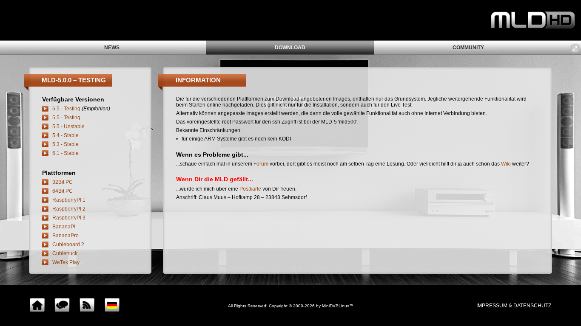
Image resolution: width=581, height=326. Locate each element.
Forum (260, 164)
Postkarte (250, 189)
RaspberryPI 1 (68, 200)
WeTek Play (66, 262)
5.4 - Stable (65, 135)
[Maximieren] (575, 48)
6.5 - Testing (66, 109)
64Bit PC (62, 191)
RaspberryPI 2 (68, 209)
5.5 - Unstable (68, 126)
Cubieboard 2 (68, 244)
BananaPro (65, 236)
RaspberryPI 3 (68, 218)
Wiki (506, 164)
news (112, 48)
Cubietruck (64, 253)
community (468, 48)
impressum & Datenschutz (513, 306)
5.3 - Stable (65, 144)
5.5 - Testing (66, 118)
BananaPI (63, 227)
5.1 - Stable (65, 153)
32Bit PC (62, 182)
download (290, 48)
